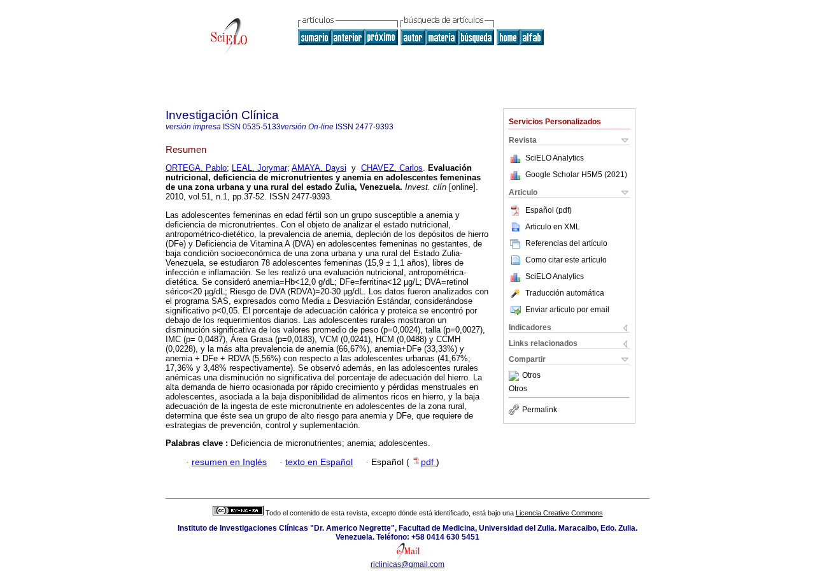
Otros (531, 375)
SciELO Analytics (554, 158)
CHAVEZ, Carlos (392, 168)
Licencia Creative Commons (559, 513)
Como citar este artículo (566, 259)
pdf (428, 462)
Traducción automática (564, 293)
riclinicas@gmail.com (407, 564)
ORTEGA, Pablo (196, 168)
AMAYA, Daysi (319, 168)
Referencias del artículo (566, 243)
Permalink (539, 409)
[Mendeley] (515, 375)
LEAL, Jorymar (259, 168)
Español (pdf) (548, 210)
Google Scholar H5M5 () (576, 174)
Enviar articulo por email (567, 309)
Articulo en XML (552, 226)
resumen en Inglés (229, 462)
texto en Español (319, 462)
